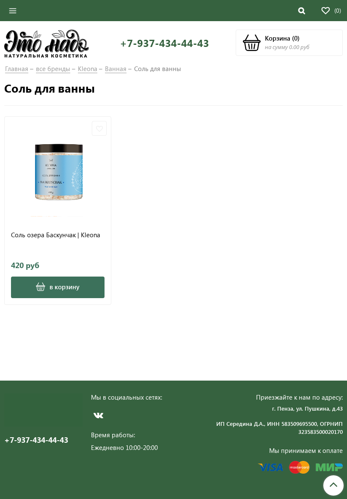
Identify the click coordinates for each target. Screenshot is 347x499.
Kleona (87, 68)
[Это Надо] (46, 42)
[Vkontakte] (98, 415)
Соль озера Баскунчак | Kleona (55, 235)
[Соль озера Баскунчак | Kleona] (58, 170)
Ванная (116, 68)
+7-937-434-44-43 (164, 42)
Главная (16, 68)
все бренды (53, 68)
